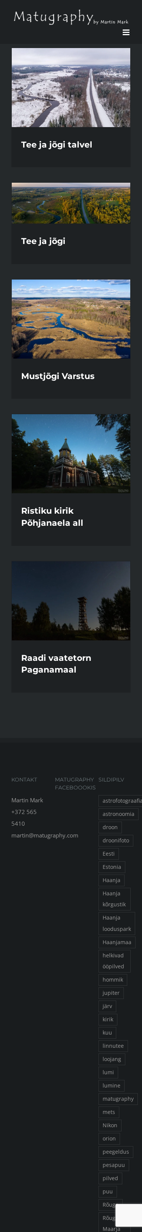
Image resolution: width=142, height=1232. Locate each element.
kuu (107, 1032)
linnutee (113, 1045)
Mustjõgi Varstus (58, 376)
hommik (113, 979)
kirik (108, 1019)
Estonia (112, 867)
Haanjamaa (117, 942)
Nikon (110, 1125)
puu (108, 1191)
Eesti (109, 853)
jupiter (111, 993)
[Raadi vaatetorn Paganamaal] (71, 600)
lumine (111, 1085)
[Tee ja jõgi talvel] (71, 87)
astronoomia (118, 814)
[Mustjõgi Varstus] (71, 319)
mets (109, 1112)
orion (109, 1138)
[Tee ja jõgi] (71, 203)
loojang (112, 1059)
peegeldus (116, 1151)
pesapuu (114, 1165)
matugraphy (118, 1098)
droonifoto (116, 840)
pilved (110, 1178)
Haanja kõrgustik (114, 899)
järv (107, 1006)
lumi (108, 1072)
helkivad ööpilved (113, 961)
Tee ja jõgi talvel (56, 145)
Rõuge (111, 1204)
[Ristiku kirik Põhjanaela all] (71, 453)
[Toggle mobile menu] (127, 32)
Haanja (111, 880)
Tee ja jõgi (43, 241)
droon (110, 827)
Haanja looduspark (117, 923)
